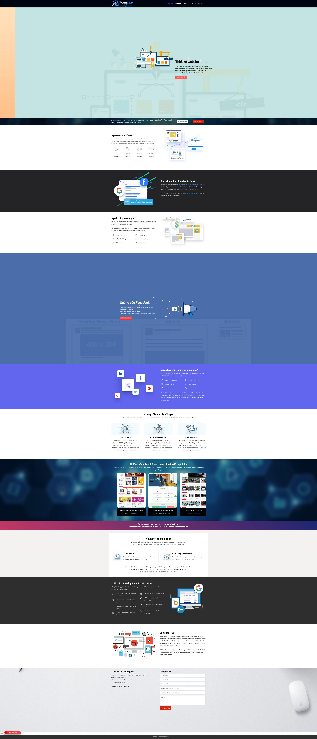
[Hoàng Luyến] (125, 3)
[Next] (308, 63)
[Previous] (8, 63)
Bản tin (186, 3)
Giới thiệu (178, 3)
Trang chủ (169, 3)
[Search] (205, 3)
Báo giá (193, 3)
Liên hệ (200, 3)
